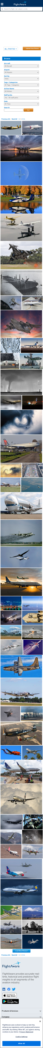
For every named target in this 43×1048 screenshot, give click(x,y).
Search (7, 107)
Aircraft (7, 63)
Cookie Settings (21, 1037)
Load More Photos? (21, 950)
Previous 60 (5, 119)
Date (6, 101)
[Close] (40, 1021)
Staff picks (8, 95)
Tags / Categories (11, 82)
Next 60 (14, 119)
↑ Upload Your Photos (32, 48)
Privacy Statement (26, 1032)
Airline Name (9, 89)
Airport (6, 70)
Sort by (6, 76)
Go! (28, 110)
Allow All (21, 1043)
